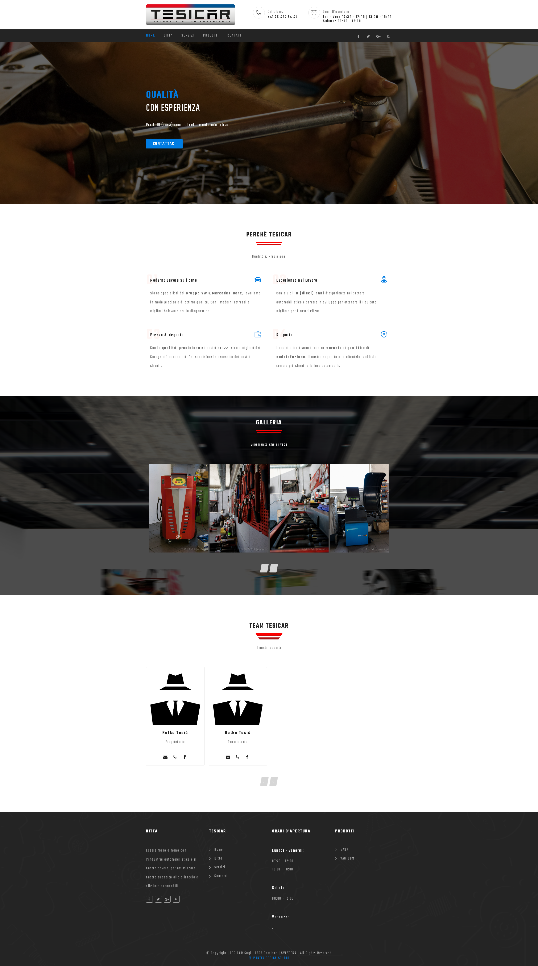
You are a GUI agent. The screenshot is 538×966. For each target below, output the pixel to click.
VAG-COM (347, 859)
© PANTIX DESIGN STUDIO (269, 958)
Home (150, 36)
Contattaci (164, 144)
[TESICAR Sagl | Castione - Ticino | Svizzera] (178, 508)
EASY (344, 850)
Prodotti (211, 36)
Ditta (168, 36)
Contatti (235, 36)
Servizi (188, 36)
